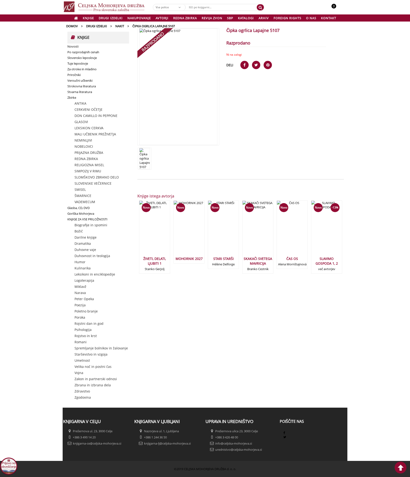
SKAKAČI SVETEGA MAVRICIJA (258, 261)
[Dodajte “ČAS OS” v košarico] (284, 230)
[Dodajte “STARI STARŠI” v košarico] (215, 230)
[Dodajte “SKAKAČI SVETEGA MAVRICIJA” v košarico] (250, 230)
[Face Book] (284, 433)
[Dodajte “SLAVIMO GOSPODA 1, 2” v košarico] (319, 232)
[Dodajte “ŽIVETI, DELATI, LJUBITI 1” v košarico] (147, 230)
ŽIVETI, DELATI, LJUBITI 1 (154, 261)
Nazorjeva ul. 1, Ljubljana (161, 431)
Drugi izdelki (96, 26)
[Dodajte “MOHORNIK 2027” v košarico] (181, 230)
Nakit (119, 26)
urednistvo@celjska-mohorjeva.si (238, 449)
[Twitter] (284, 437)
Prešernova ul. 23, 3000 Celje (92, 431)
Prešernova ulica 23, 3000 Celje (236, 431)
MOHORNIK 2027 (189, 258)
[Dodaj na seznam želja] (160, 230)
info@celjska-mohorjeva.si (233, 443)
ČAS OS (292, 258)
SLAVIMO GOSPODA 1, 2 (327, 261)
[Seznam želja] (339, 8)
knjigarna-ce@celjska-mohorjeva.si (97, 443)
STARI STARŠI (223, 258)
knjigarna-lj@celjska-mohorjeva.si (167, 443)
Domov (72, 26)
